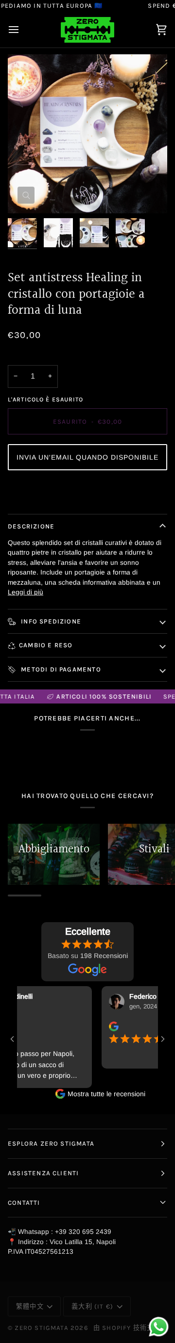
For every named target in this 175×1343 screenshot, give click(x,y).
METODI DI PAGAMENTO (60, 669)
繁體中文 (30, 1306)
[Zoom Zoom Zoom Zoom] (87, 133)
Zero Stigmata (41, 1327)
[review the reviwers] (107, 1026)
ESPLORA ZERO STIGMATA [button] (51, 1143)
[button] (87, 457)
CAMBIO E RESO (45, 645)
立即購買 (88, 493)
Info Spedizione (50, 621)
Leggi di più (25, 592)
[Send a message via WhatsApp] (158, 1326)
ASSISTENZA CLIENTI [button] (43, 1173)
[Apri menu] (22, 30)
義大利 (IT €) (92, 1306)
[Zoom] (26, 195)
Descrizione (31, 526)
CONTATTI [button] (24, 1202)
